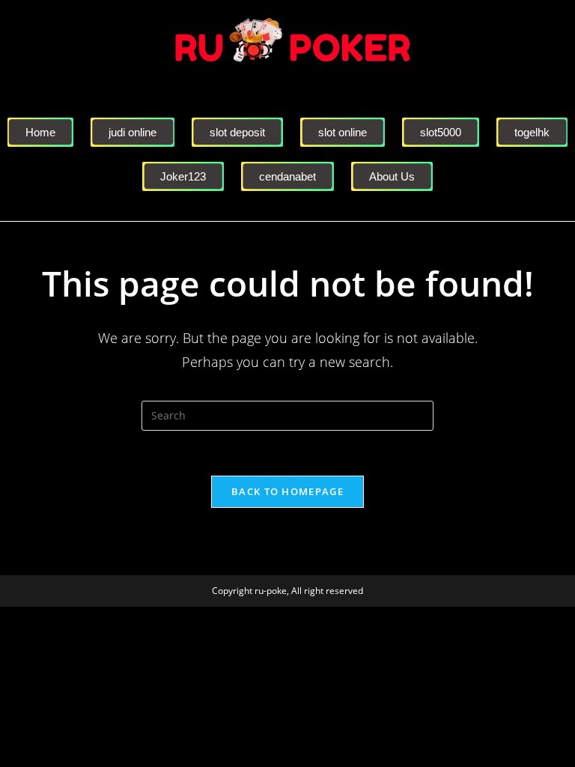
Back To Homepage (287, 491)
